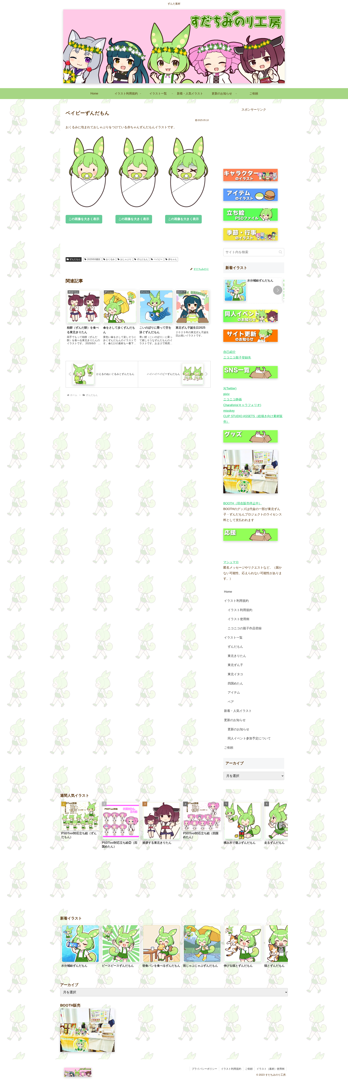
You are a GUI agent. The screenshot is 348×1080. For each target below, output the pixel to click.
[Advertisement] (132, 241)
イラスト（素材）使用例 (270, 1068)
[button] (280, 252)
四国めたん (235, 683)
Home (228, 591)
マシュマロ (231, 562)
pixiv (226, 394)
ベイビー (158, 259)
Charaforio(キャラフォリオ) (242, 405)
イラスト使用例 (238, 619)
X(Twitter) (230, 388)
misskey (229, 410)
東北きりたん (237, 656)
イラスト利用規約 (236, 600)
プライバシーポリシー (204, 1068)
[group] (252, 290)
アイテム (234, 692)
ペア (231, 701)
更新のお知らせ (235, 720)
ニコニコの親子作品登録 (245, 628)
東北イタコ (235, 674)
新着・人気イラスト (238, 711)
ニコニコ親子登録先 (237, 357)
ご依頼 (228, 747)
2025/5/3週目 (93, 259)
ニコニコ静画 (232, 399)
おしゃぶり (125, 259)
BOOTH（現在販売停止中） (242, 503)
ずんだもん (75, 259)
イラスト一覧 (233, 637)
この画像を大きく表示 (84, 219)
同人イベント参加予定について (249, 738)
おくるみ (110, 259)
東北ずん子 (235, 665)
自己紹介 (229, 352)
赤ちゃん (172, 259)
